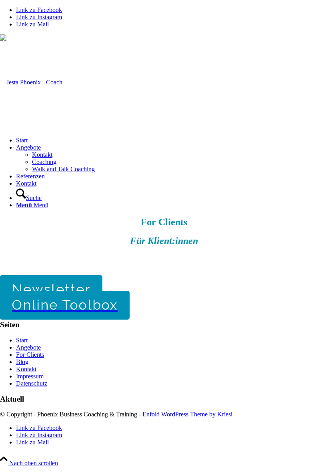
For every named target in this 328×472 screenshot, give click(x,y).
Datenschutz (31, 383)
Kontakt (26, 369)
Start (22, 340)
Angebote (28, 347)
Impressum (30, 376)
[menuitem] (172, 140)
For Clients (30, 354)
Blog (22, 361)
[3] (31, 82)
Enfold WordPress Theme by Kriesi (187, 414)
